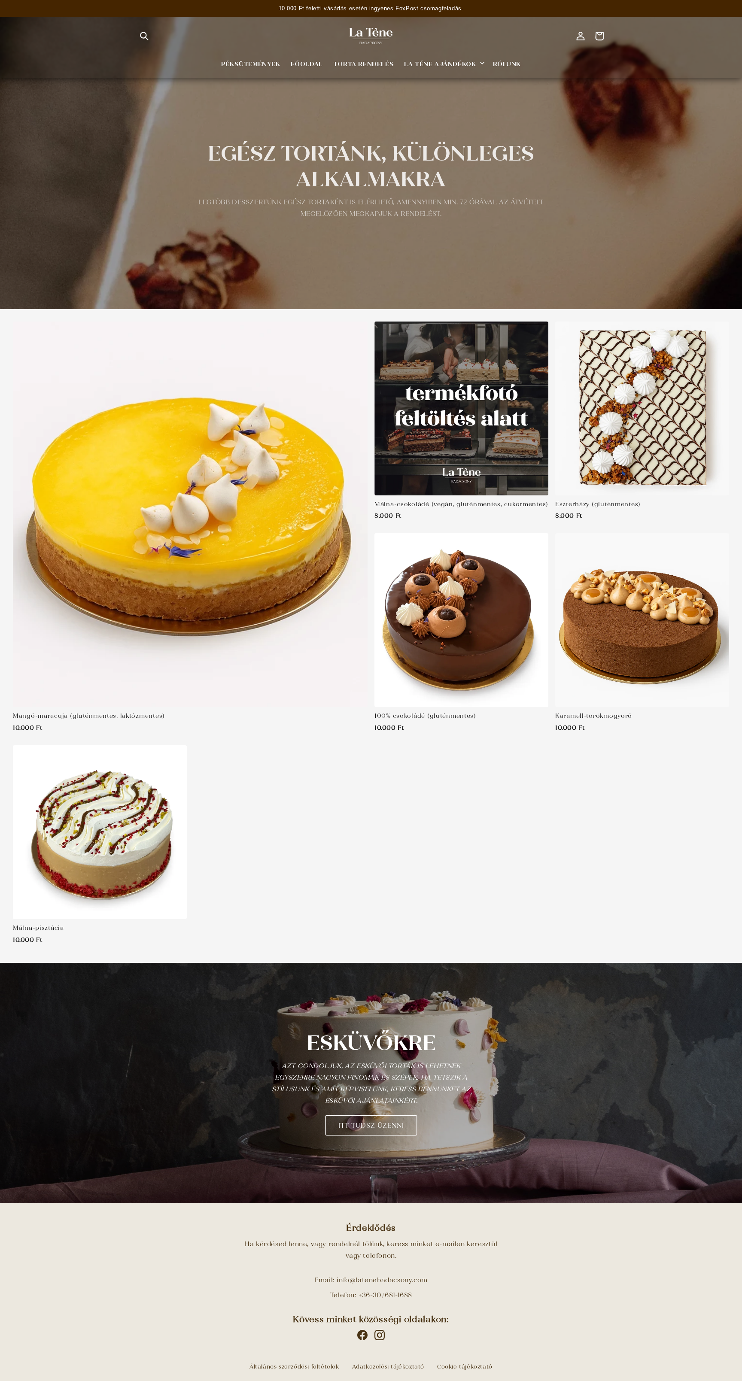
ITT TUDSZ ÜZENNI (371, 1125)
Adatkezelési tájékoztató (388, 1366)
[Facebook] (362, 1335)
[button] (144, 36)
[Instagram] (379, 1335)
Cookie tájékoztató (465, 1366)
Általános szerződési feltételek (294, 1366)
